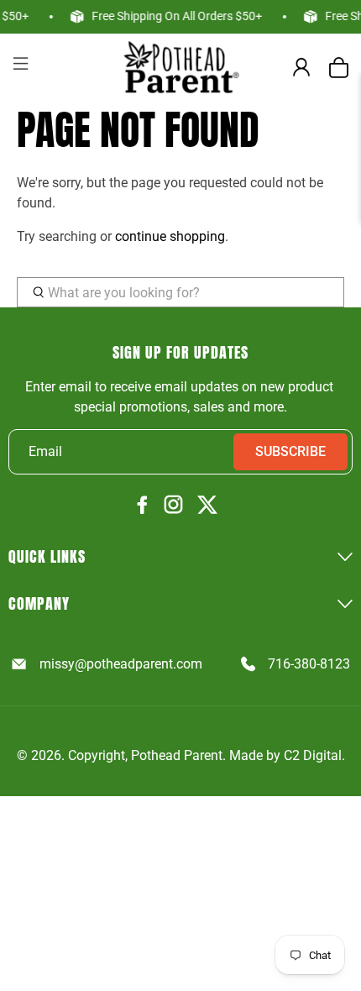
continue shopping (170, 236)
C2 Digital (313, 755)
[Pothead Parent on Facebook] (143, 506)
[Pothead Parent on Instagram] (173, 505)
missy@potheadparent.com (120, 664)
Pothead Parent (176, 755)
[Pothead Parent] (181, 66)
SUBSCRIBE (290, 451)
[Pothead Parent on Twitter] (207, 506)
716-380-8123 (309, 664)
